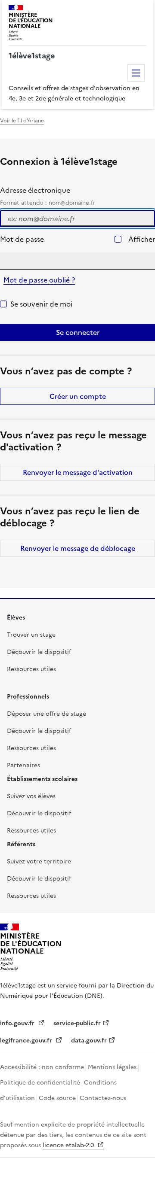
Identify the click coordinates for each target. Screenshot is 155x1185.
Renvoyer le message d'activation (78, 472)
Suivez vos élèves (31, 796)
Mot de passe (22, 239)
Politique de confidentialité (40, 1082)
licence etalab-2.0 (69, 1145)
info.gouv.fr (18, 1023)
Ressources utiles (31, 669)
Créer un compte (78, 396)
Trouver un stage (31, 634)
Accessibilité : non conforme (42, 1067)
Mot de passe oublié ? (39, 280)
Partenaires (23, 765)
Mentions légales (112, 1067)
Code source (57, 1098)
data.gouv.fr (89, 1040)
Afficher (141, 239)
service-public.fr (77, 1023)
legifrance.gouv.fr (27, 1040)
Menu (136, 73)
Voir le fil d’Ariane (22, 121)
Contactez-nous (103, 1098)
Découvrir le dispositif (39, 651)
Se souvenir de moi (41, 304)
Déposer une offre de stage (46, 713)
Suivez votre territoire (39, 861)
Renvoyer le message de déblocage (77, 548)
